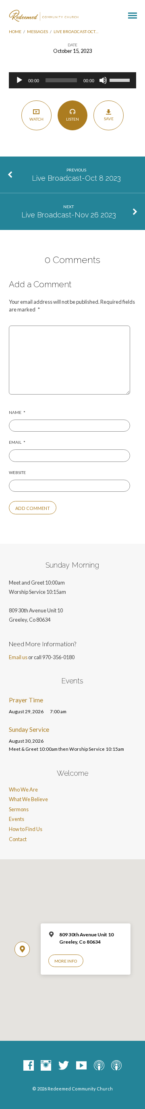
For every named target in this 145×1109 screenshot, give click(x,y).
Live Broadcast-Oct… (76, 31)
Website (17, 472)
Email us (18, 657)
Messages (37, 31)
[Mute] (103, 80)
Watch (36, 119)
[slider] (121, 79)
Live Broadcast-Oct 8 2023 (76, 178)
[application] (73, 80)
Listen (72, 119)
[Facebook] (28, 1066)
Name (17, 412)
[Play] (19, 80)
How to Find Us (25, 829)
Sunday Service (29, 729)
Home (15, 31)
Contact (18, 839)
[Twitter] (63, 1066)
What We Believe (28, 799)
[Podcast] (99, 1066)
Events (16, 819)
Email (17, 442)
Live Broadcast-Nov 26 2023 (68, 215)
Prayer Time (26, 700)
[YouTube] (81, 1066)
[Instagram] (46, 1066)
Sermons (19, 809)
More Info (65, 961)
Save (109, 118)
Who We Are (23, 789)
